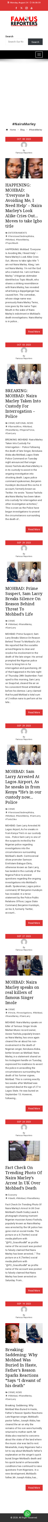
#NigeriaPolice (26, 430)
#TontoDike (11, 819)
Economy (12, 1195)
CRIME (11, 423)
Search (9, 36)
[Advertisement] (24, 93)
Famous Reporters (24, 153)
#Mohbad (10, 239)
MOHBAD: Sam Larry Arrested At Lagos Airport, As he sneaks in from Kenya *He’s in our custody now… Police (23, 787)
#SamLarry (10, 433)
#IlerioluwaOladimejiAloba (21, 236)
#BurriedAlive (14, 426)
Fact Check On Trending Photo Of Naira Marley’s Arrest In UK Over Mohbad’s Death (23, 1178)
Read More (34, 331)
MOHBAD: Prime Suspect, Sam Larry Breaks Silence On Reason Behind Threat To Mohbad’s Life (23, 601)
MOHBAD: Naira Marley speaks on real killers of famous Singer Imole (22, 992)
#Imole (11, 1013)
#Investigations (24, 1013)
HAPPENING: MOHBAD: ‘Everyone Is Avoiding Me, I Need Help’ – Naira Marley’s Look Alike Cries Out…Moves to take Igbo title (23, 205)
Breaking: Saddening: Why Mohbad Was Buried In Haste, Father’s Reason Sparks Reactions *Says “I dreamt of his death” (23, 1367)
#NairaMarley (22, 239)
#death (11, 1198)
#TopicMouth (11, 243)
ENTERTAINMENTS (17, 233)
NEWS (19, 1392)
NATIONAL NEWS (24, 423)
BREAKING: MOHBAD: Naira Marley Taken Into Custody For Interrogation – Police (23, 403)
